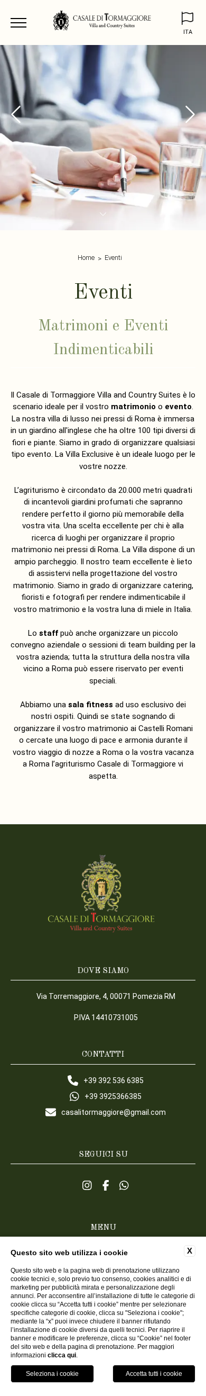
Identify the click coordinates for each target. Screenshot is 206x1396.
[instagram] (87, 1185)
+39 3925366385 (113, 1096)
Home (86, 258)
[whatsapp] (124, 1185)
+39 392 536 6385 (113, 1080)
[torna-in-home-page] (103, 22)
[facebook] (105, 1185)
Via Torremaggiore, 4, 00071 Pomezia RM (105, 996)
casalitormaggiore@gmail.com (113, 1112)
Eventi (113, 258)
